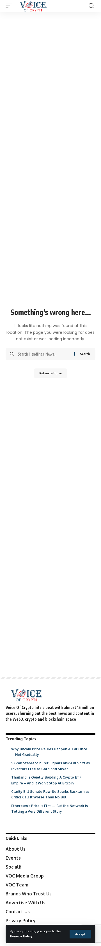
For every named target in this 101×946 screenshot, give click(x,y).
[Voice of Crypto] (33, 6)
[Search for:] (44, 354)
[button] (80, 934)
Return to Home (50, 373)
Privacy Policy (21, 936)
